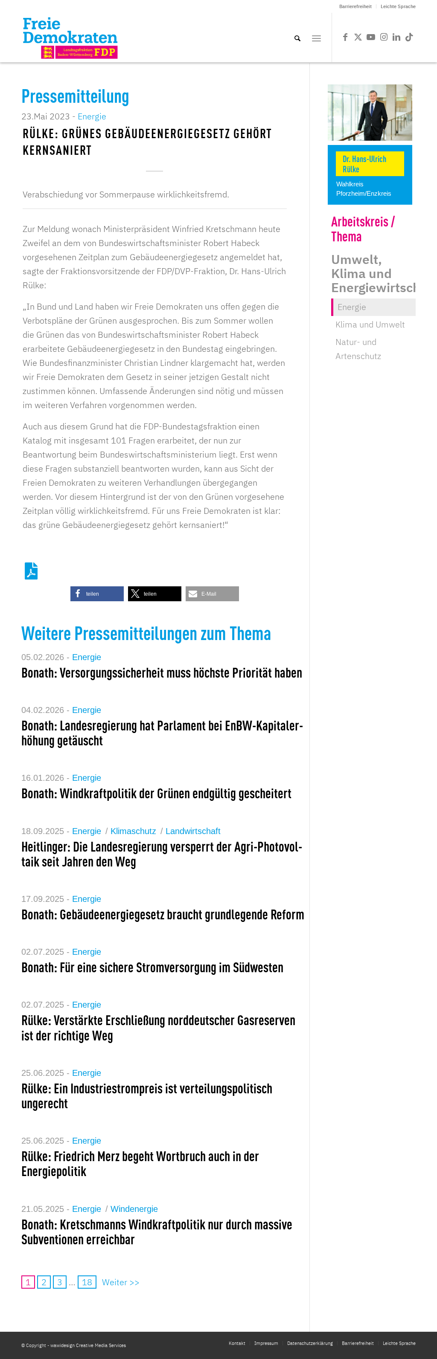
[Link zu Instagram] (383, 37)
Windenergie (134, 1209)
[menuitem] (355, 6)
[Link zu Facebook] (345, 37)
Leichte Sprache (398, 6)
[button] (97, 593)
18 (87, 1282)
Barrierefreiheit (355, 6)
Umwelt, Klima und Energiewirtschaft (384, 273)
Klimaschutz (133, 831)
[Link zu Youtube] (370, 37)
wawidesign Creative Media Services (88, 1345)
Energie (92, 116)
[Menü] (316, 37)
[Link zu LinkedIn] (396, 37)
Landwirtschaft (193, 831)
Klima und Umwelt (370, 324)
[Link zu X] (358, 37)
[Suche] (297, 37)
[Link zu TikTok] (409, 37)
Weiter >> (121, 1282)
